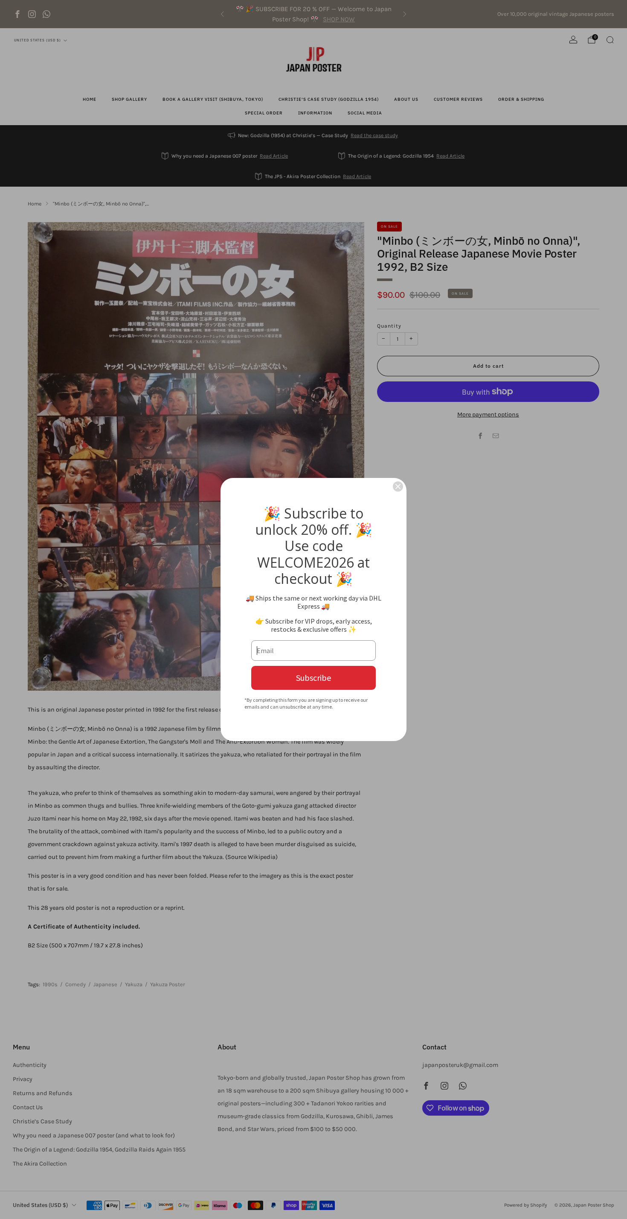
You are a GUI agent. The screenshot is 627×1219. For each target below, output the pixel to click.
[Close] (398, 486)
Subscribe (313, 677)
